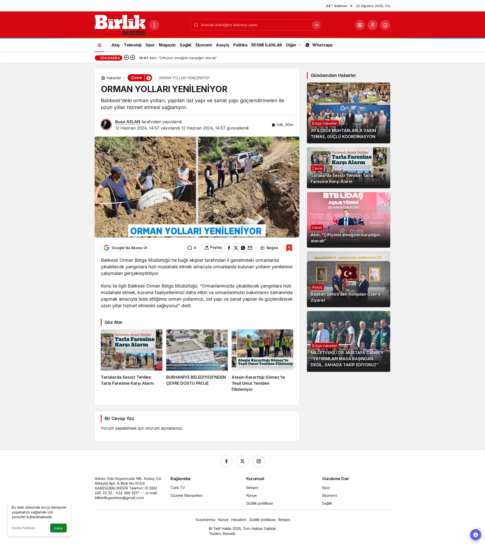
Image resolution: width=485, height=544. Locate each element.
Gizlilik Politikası (23, 528)
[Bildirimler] (385, 25)
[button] (360, 25)
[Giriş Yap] (373, 25)
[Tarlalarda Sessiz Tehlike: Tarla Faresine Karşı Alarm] (131, 361)
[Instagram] (259, 461)
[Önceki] (127, 58)
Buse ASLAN (127, 121)
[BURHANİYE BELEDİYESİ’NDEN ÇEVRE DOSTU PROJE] (197, 361)
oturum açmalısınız (164, 428)
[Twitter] (242, 461)
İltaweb (229, 533)
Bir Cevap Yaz (119, 418)
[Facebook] (226, 461)
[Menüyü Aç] (154, 25)
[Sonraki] (133, 58)
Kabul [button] (58, 528)
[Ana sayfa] (99, 44)
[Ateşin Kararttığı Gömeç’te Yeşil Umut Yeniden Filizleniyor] (262, 361)
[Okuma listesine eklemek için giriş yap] (289, 248)
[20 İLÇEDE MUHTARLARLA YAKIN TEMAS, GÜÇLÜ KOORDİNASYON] (348, 113)
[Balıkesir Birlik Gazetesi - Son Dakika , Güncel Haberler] (120, 24)
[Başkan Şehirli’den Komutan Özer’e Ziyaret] (348, 279)
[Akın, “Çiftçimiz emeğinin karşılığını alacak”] (348, 220)
